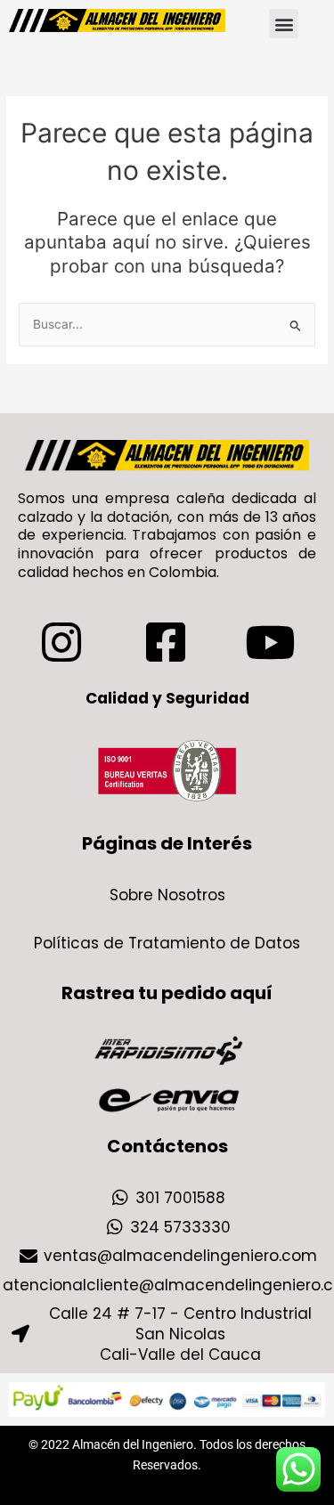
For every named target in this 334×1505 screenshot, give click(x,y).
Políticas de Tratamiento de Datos (167, 943)
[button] (283, 23)
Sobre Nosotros (167, 895)
